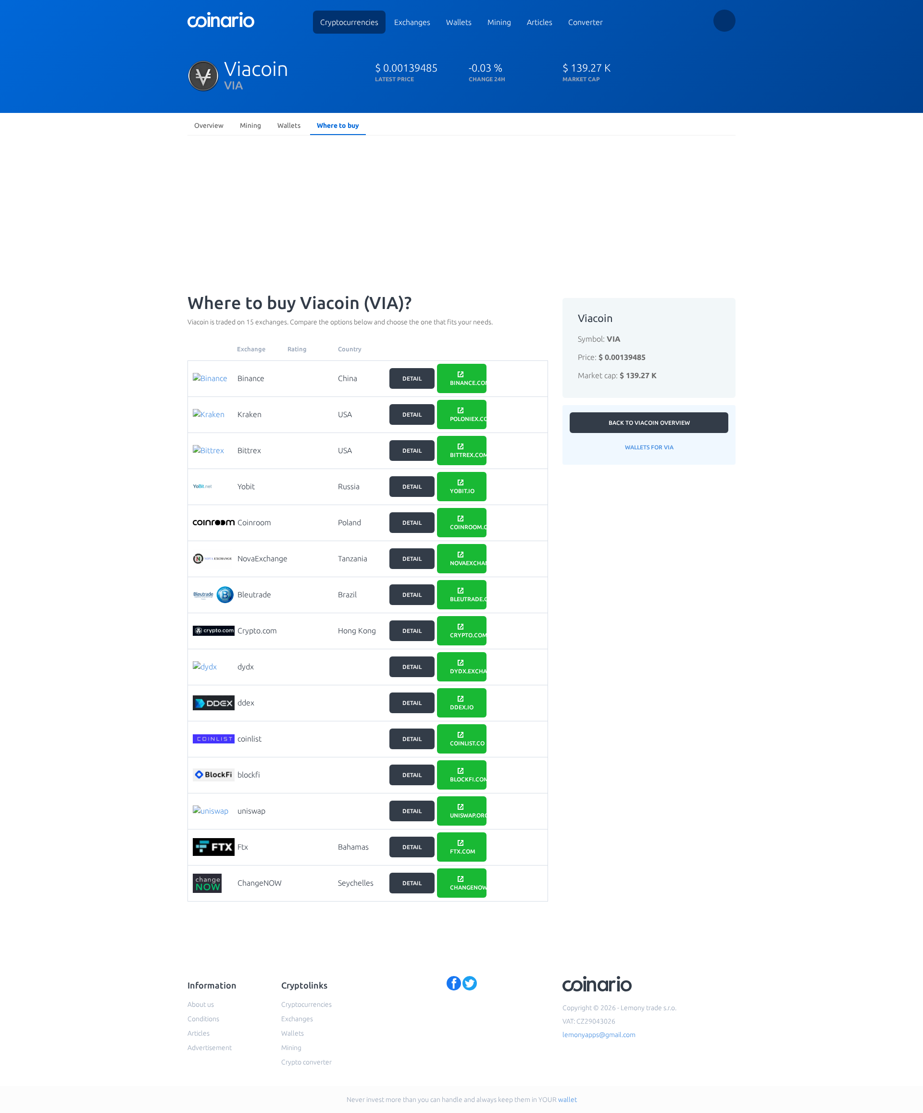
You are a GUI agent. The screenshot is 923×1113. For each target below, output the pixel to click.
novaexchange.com (468, 563)
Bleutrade (254, 594)
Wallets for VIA (649, 447)
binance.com (468, 383)
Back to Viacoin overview (649, 423)
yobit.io (462, 491)
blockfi (248, 774)
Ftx (242, 846)
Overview (209, 125)
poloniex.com (468, 419)
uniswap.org (468, 815)
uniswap (251, 810)
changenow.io (468, 887)
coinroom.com (468, 527)
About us (200, 1004)
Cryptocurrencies (349, 22)
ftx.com (462, 851)
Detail (412, 378)
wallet (567, 1099)
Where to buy (338, 125)
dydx (245, 666)
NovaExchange (262, 558)
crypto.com (468, 635)
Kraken (249, 414)
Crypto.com (257, 630)
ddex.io (462, 707)
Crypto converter (306, 1062)
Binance (250, 378)
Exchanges (412, 22)
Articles (539, 22)
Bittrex (249, 450)
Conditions (203, 1019)
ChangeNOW (259, 882)
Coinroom (254, 522)
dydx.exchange (468, 671)
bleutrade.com (468, 599)
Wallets (459, 22)
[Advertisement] (461, 211)
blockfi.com (468, 779)
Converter (585, 22)
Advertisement (209, 1047)
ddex (245, 702)
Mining (499, 22)
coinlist (249, 738)
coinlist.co (467, 743)
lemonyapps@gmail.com (599, 1035)
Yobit (246, 486)
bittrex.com (468, 455)
